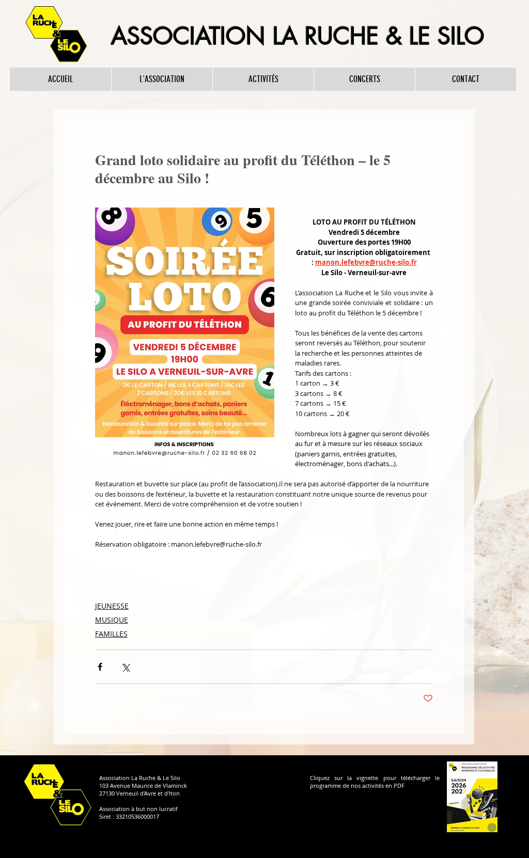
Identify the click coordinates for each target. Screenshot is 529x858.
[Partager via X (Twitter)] (125, 667)
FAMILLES (111, 634)
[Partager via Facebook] (100, 667)
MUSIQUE (111, 620)
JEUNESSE (112, 606)
